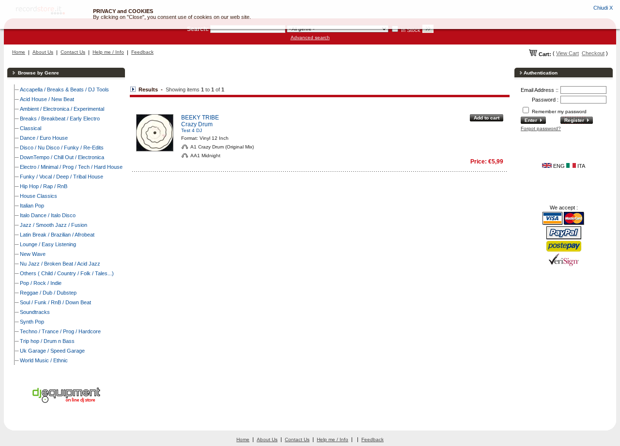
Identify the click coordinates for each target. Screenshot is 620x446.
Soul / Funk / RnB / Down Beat (55, 302)
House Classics (38, 196)
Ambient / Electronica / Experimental (62, 109)
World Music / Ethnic (44, 360)
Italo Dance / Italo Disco (48, 215)
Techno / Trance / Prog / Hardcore (60, 331)
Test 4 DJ (191, 130)
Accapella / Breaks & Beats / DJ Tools (64, 89)
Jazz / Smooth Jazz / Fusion (53, 225)
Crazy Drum (197, 124)
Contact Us (73, 52)
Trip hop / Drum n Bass (47, 341)
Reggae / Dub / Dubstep (48, 293)
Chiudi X (603, 8)
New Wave (33, 254)
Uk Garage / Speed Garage (52, 351)
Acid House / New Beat (47, 99)
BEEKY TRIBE (200, 117)
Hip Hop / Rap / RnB (43, 186)
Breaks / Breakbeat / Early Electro (60, 118)
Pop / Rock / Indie (41, 283)
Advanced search (310, 37)
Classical (30, 128)
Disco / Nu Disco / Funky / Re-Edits (62, 147)
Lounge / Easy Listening (48, 244)
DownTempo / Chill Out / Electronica (62, 157)
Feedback (142, 52)
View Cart (567, 53)
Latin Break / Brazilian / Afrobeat (57, 235)
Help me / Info (108, 52)
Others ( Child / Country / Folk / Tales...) (67, 273)
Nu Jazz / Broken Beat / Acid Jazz (60, 264)
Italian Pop (32, 205)
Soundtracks (35, 312)
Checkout (593, 53)
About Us (42, 52)
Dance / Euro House (44, 138)
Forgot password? (541, 128)
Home (18, 52)
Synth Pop (32, 322)
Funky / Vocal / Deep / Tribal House (61, 176)
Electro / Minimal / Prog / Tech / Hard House (71, 167)
